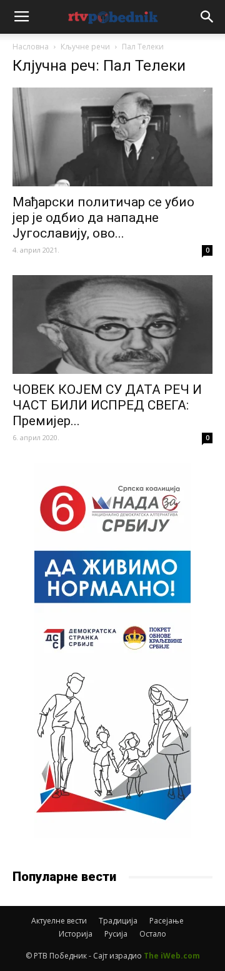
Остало (152, 933)
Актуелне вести (59, 920)
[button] (207, 17)
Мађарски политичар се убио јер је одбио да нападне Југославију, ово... (103, 217)
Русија (116, 933)
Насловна (30, 46)
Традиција (118, 920)
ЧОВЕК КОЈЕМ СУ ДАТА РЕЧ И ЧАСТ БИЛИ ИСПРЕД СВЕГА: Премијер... (107, 405)
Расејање (166, 920)
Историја (75, 933)
